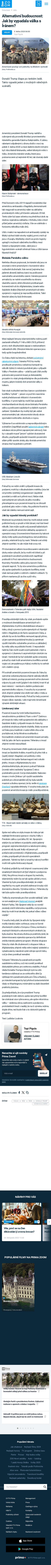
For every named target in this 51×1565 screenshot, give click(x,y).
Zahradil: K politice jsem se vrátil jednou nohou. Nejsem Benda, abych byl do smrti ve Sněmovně (23, 1415)
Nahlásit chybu (11, 1532)
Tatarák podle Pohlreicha (32, 1466)
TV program (27, 1451)
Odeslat (43, 1073)
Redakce (29, 1525)
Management (30, 1498)
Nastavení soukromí (33, 1532)
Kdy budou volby (33, 1455)
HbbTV (8, 1510)
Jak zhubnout (16, 1447)
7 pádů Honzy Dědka (20, 1462)
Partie (13, 1455)
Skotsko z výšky (11, 1301)
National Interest (27, 901)
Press (28, 1502)
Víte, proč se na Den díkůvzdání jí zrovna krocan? (19, 1230)
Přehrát (9, 1298)
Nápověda (29, 1521)
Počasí (21, 1455)
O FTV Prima (10, 1498)
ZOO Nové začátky (18, 1458)
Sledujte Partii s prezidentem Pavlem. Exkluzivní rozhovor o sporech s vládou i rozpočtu (23, 1402)
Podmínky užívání (12, 1515)
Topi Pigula (18, 34)
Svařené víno (13, 1466)
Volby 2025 (35, 1462)
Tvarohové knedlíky (35, 1474)
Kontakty (29, 1510)
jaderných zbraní (36, 426)
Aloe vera (14, 1470)
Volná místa (10, 1502)
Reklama (9, 1506)
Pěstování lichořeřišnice (30, 1470)
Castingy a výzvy (32, 1506)
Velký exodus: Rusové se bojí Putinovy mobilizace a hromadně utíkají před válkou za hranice (24, 1390)
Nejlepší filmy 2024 (32, 1447)
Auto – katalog (34, 1458)
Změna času (39, 1451)
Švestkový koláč (34, 1478)
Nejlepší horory (13, 1451)
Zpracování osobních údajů (33, 1516)
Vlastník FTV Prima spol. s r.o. (13, 1526)
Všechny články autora (32, 1037)
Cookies (9, 1521)
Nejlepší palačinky (17, 1478)
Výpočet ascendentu (16, 1474)
